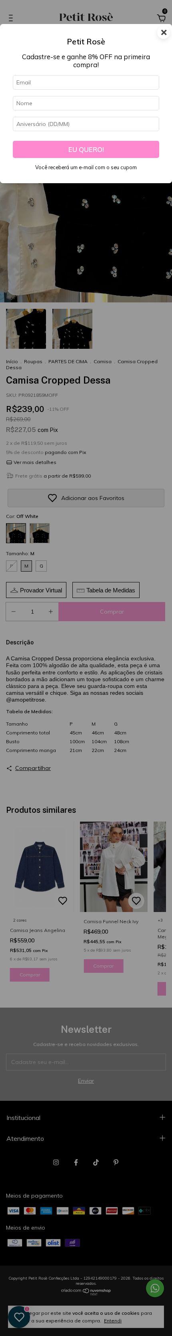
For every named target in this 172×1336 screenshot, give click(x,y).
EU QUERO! (86, 149)
